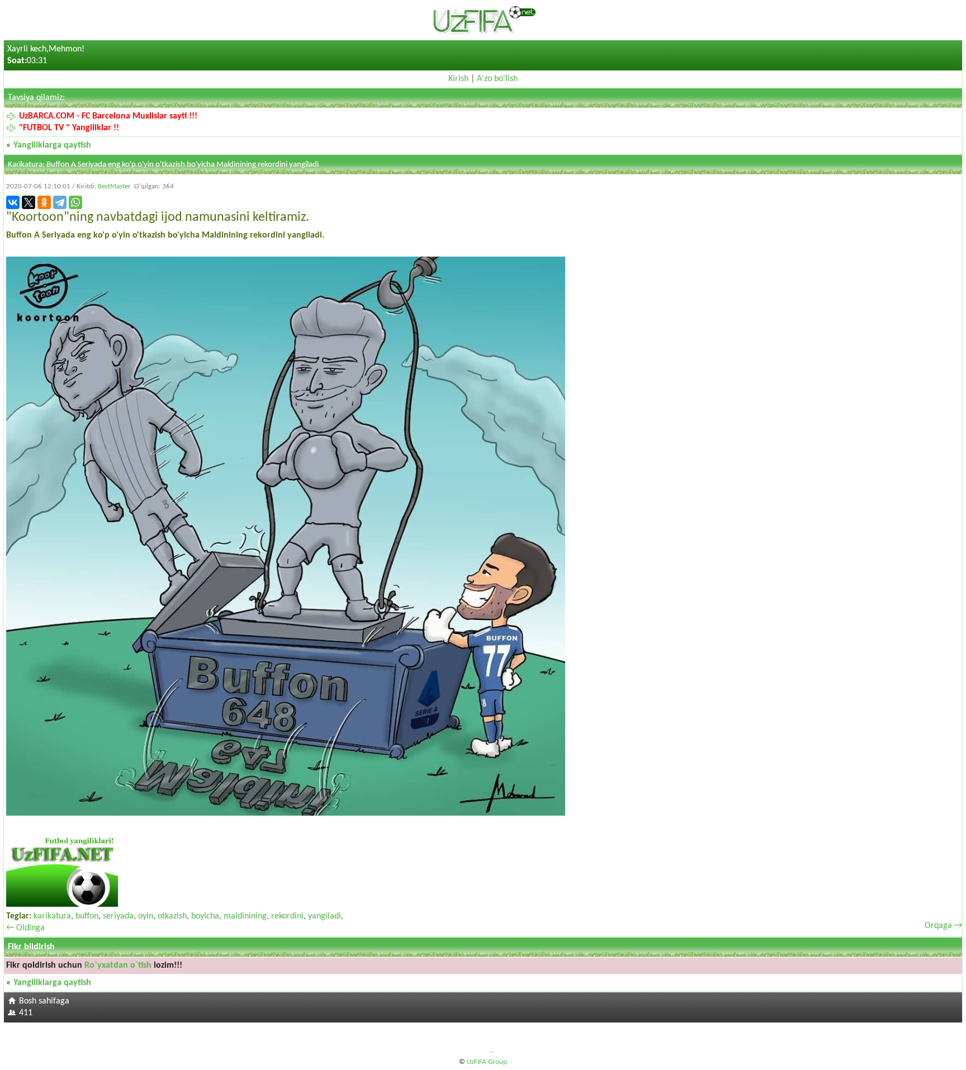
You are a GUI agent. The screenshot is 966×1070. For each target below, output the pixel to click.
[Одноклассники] (44, 202)
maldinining (245, 916)
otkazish (172, 916)
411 (25, 1013)
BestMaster (114, 186)
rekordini (287, 916)
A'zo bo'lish (497, 78)
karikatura (52, 916)
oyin (145, 916)
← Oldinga (25, 928)
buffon (86, 916)
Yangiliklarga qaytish (52, 145)
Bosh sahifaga (44, 1001)
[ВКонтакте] (13, 202)
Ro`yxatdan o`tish (117, 965)
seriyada (118, 916)
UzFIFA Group (487, 1062)
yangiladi (324, 916)
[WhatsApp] (75, 202)
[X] (28, 202)
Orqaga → (943, 925)
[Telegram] (60, 202)
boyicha (205, 916)
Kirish (458, 78)
